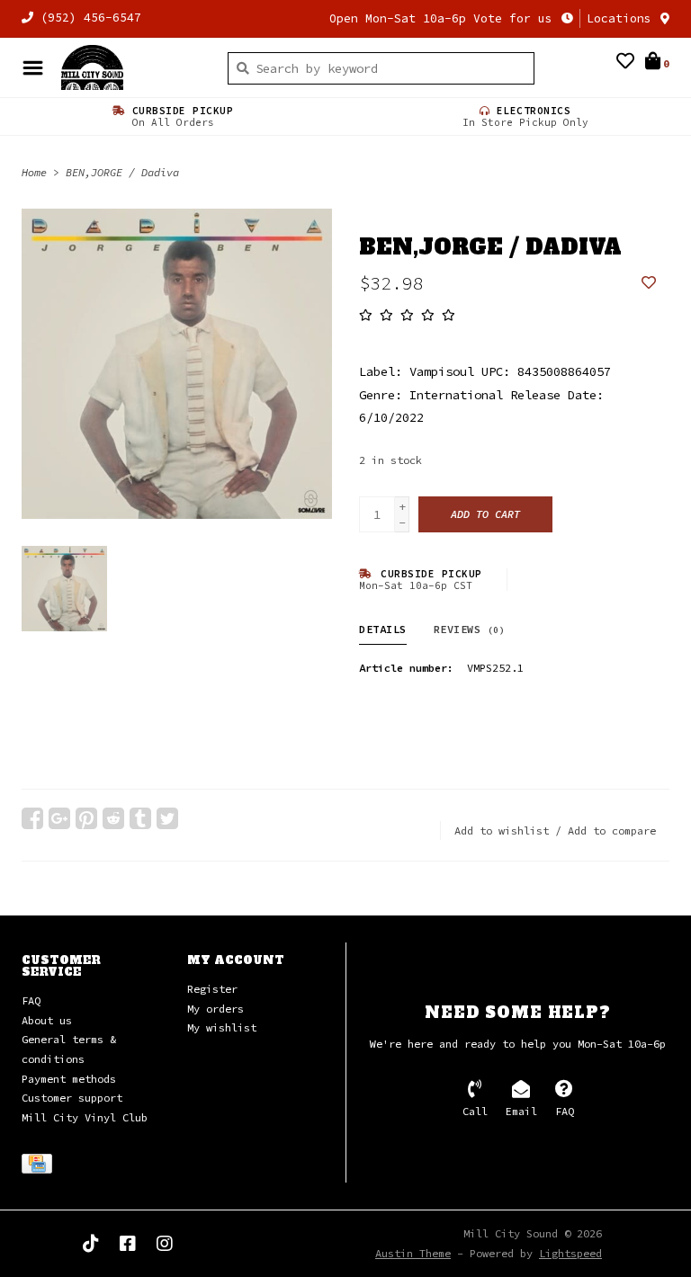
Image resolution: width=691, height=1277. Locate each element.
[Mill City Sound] (131, 67)
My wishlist (221, 1027)
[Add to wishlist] (649, 283)
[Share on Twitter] (167, 818)
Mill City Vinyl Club (85, 1117)
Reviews (470, 629)
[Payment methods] (40, 1167)
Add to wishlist (501, 830)
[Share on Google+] (59, 818)
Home (34, 172)
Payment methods (69, 1078)
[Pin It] (86, 818)
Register (212, 989)
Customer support (72, 1097)
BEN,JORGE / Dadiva (122, 172)
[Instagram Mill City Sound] (164, 1244)
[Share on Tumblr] (140, 818)
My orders (215, 1008)
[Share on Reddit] (113, 818)
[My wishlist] (625, 63)
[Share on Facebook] (32, 818)
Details (383, 629)
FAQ (31, 1000)
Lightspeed (570, 1253)
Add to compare (612, 830)
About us (47, 1020)
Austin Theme (413, 1253)
